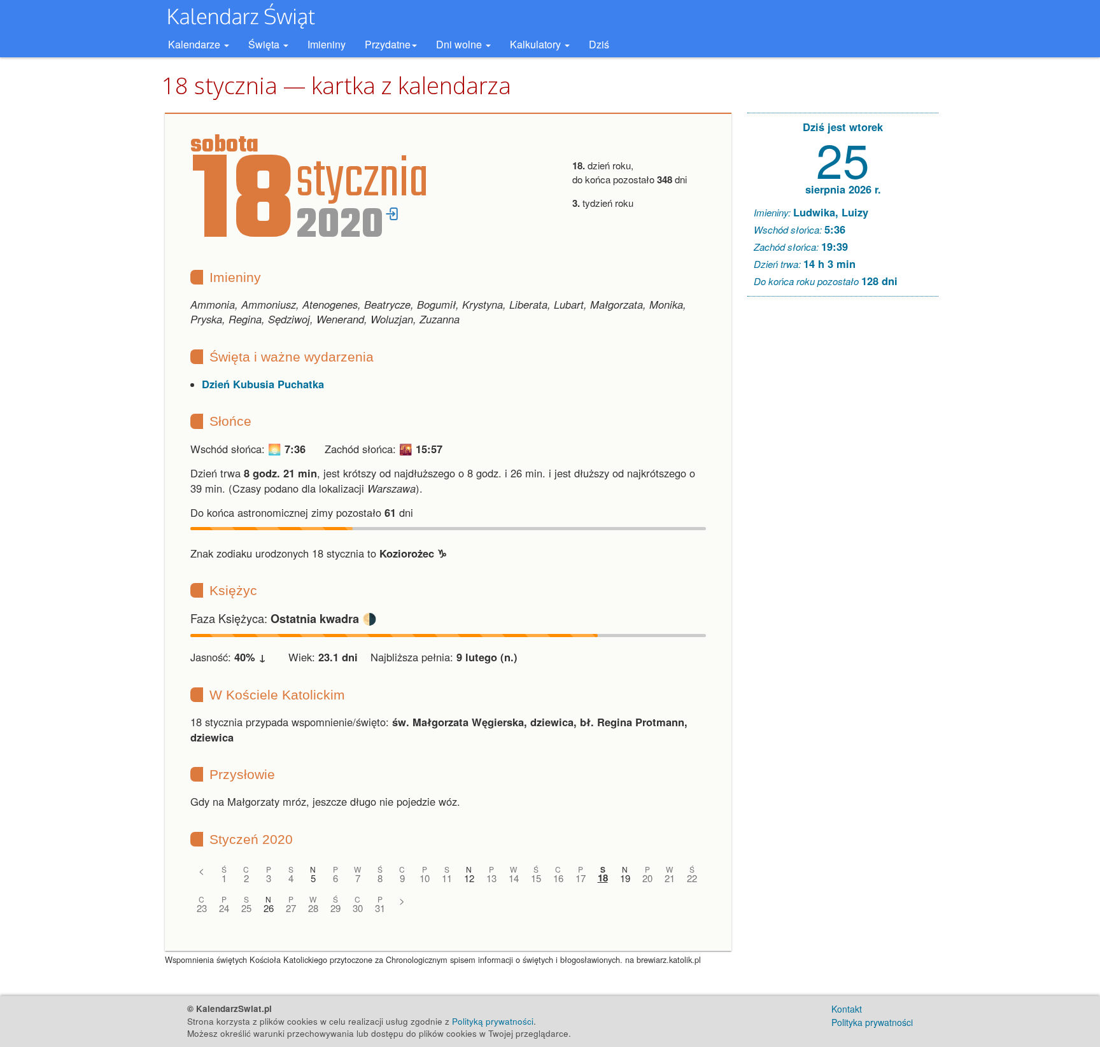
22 (692, 878)
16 (558, 878)
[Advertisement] (842, 500)
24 (224, 908)
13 (491, 878)
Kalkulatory (536, 44)
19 (625, 878)
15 (536, 878)
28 (313, 908)
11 (447, 878)
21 (670, 878)
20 (647, 878)
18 (603, 878)
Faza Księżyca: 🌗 (283, 618)
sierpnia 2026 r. (843, 189)
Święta (265, 44)
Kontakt (846, 1008)
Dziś (599, 44)
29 (335, 908)
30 (358, 908)
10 (425, 878)
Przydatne (388, 44)
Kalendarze (195, 44)
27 (291, 908)
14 (514, 878)
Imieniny (326, 44)
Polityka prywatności (872, 1022)
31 (380, 908)
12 (469, 878)
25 (246, 908)
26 (269, 908)
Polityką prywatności (492, 1021)
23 (202, 908)
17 (580, 878)
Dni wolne (460, 44)
